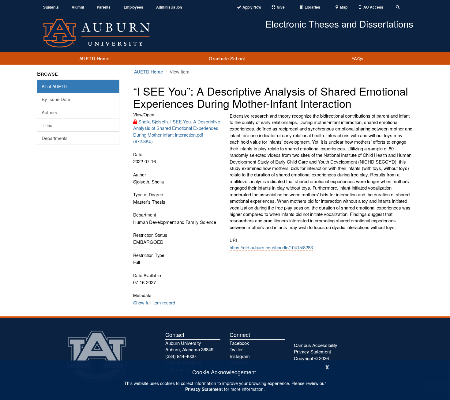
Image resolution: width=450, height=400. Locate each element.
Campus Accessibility (315, 345)
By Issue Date (56, 99)
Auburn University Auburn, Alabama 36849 (189, 346)
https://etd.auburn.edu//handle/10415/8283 (271, 247)
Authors (49, 112)
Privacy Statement (204, 389)
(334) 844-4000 (180, 356)
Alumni (78, 7)
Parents (104, 7)
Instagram (240, 356)
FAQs (357, 58)
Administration (169, 7)
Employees (133, 7)
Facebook (239, 343)
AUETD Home (94, 58)
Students (51, 7)
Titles (47, 125)
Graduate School (227, 58)
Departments (55, 138)
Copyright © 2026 (311, 358)
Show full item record (154, 302)
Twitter (236, 349)
